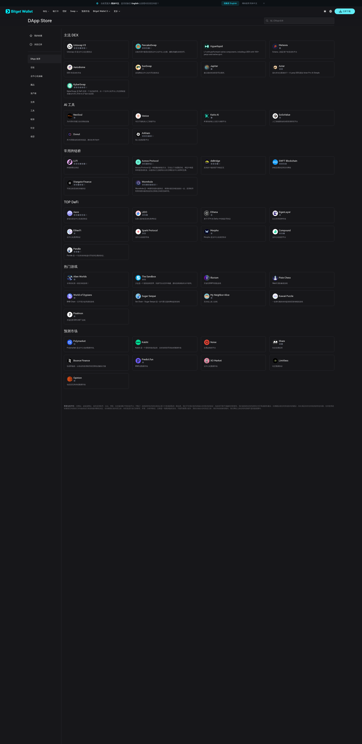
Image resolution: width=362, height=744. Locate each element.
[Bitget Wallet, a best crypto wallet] (23, 11)
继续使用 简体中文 (249, 3)
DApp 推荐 (35, 59)
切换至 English (230, 3)
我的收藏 (38, 36)
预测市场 (86, 11)
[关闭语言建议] (264, 3)
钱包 (45, 11)
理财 (64, 11)
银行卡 (56, 11)
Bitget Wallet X (100, 11)
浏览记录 (38, 44)
